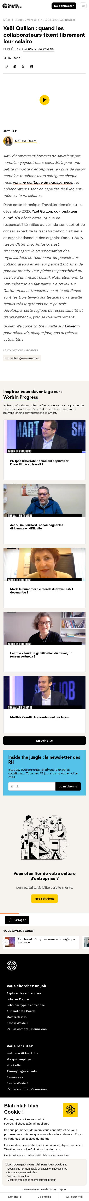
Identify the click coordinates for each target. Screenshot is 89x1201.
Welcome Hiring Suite (22, 1053)
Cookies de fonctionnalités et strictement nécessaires (37, 1168)
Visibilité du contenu (18, 1176)
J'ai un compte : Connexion (27, 1029)
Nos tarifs (14, 1065)
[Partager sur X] (23, 66)
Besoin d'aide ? (17, 1023)
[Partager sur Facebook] (15, 66)
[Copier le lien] (6, 66)
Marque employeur (20, 1059)
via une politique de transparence (42, 182)
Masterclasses (16, 1017)
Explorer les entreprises (24, 993)
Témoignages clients (22, 1071)
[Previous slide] (5, 942)
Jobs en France (18, 999)
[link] (39, 49)
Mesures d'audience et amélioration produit (31, 1179)
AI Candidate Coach (21, 1011)
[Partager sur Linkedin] (31, 66)
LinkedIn (72, 326)
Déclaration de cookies (56, 1155)
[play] (44, 100)
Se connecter (64, 5)
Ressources (15, 1077)
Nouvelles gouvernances (58, 19)
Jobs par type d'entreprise (26, 1005)
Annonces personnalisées (22, 1172)
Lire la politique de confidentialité (22, 1155)
